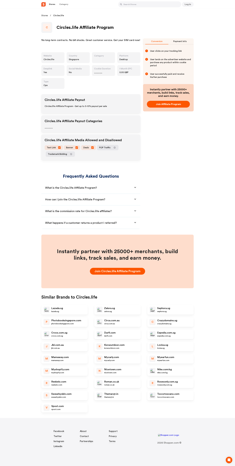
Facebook (59, 431)
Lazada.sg (57, 308)
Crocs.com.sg (59, 332)
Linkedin (58, 446)
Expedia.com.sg (166, 332)
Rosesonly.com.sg (167, 381)
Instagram (59, 441)
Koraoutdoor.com (114, 345)
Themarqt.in (111, 394)
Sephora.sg (163, 308)
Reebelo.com (58, 381)
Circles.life (49, 59)
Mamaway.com (60, 357)
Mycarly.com (111, 357)
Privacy (113, 436)
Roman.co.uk (111, 381)
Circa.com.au (112, 320)
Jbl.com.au (57, 345)
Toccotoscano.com (168, 394)
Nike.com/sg (164, 369)
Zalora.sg (109, 308)
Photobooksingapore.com (66, 320)
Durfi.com (110, 332)
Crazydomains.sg (167, 320)
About (83, 431)
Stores (44, 15)
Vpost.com (57, 406)
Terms (112, 441)
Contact (84, 436)
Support (113, 431)
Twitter (58, 436)
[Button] (121, 4)
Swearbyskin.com (61, 394)
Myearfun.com (165, 357)
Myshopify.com (60, 369)
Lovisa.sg (162, 345)
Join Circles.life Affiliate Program (117, 271)
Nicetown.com (112, 369)
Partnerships (86, 441)
